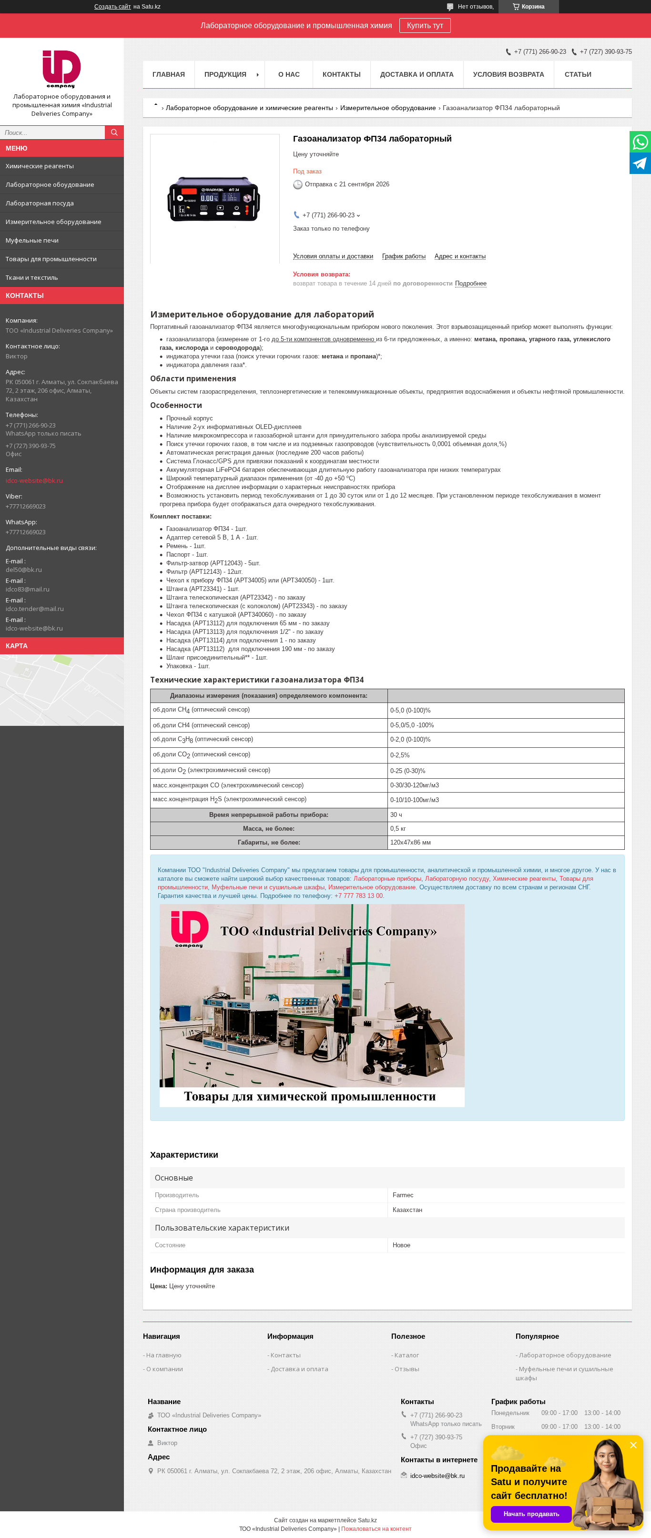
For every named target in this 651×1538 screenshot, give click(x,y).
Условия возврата (508, 74)
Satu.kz (367, 1520)
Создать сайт (112, 6)
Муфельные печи (32, 240)
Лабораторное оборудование (565, 1355)
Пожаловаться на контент (376, 1529)
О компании (164, 1369)
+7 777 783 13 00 (359, 895)
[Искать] (114, 132)
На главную (164, 1355)
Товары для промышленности (51, 259)
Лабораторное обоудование (50, 184)
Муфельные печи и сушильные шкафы (268, 887)
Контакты (342, 74)
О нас (289, 74)
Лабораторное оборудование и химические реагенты (249, 108)
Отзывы (407, 1369)
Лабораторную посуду (457, 878)
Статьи (578, 74)
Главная (169, 74)
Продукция (225, 74)
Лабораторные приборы (387, 878)
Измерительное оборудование (54, 221)
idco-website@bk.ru (34, 480)
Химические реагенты (40, 166)
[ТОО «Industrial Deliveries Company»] (62, 68)
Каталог (407, 1355)
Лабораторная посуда (40, 203)
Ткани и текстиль (32, 277)
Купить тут (425, 25)
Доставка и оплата (417, 74)
